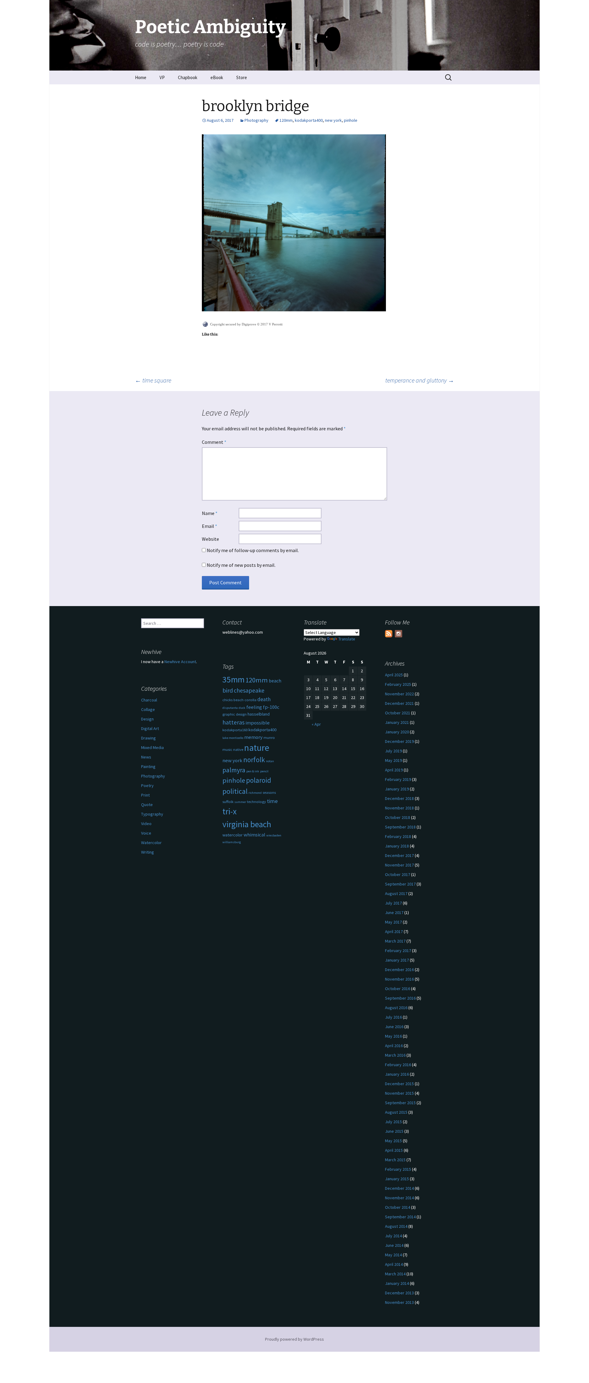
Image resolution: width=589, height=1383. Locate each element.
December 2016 (399, 969)
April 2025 (394, 675)
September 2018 (400, 827)
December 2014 (399, 1188)
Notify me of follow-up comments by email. (253, 550)
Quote (147, 804)
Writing (147, 852)
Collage (148, 709)
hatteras (233, 722)
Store (241, 77)
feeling (254, 707)
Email (209, 526)
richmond (255, 793)
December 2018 (399, 798)
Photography (256, 120)
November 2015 (399, 1093)
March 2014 (395, 1274)
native (238, 749)
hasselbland (259, 714)
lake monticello (232, 738)
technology (256, 801)
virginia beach (246, 824)
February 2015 (398, 1169)
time (272, 801)
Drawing (148, 738)
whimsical (254, 835)
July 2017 (393, 903)
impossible (257, 723)
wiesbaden (273, 835)
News (146, 757)
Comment (214, 442)
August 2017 (396, 893)
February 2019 (398, 779)
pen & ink (252, 771)
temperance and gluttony (419, 380)
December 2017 (399, 855)
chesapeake (249, 690)
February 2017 (398, 950)
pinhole (350, 120)
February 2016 (398, 1064)
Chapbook (187, 77)
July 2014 (393, 1236)
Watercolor (151, 842)
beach (275, 681)
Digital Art (150, 728)
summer (240, 802)
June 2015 (394, 1131)
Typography (152, 814)
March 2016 (395, 1055)
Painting (148, 766)
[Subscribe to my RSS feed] (388, 633)
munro (269, 737)
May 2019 (393, 760)
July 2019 (393, 751)
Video (146, 823)
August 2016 (396, 1007)
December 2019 (399, 741)
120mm (286, 120)
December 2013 (399, 1293)
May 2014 (393, 1255)
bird (227, 690)
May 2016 (393, 1036)
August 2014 (396, 1226)
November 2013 (399, 1302)
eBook (216, 77)
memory (253, 737)
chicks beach (233, 699)
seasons (269, 792)
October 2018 (397, 817)
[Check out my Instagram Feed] (398, 633)
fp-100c (271, 707)
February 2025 (398, 684)
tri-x (229, 811)
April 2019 (394, 770)
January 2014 (397, 1283)
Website (210, 539)
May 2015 (393, 1140)
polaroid (258, 780)
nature (256, 747)
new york (333, 120)
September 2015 (400, 1102)
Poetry (147, 785)
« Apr (316, 724)
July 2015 (393, 1121)
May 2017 (393, 922)
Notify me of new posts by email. (241, 565)
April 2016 (394, 1045)
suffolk (227, 801)
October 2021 (397, 713)
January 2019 (397, 789)
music (227, 749)
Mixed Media (152, 747)
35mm (233, 679)
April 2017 (394, 931)
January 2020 (397, 732)
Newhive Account (180, 661)
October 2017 (397, 874)
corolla (250, 699)
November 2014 (399, 1198)
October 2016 (397, 988)
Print (145, 795)
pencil (264, 771)
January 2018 (397, 846)
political (235, 791)
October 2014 (397, 1207)
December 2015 (399, 1083)
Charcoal (149, 700)
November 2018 (399, 808)
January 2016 (397, 1074)
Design (147, 719)
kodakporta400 (309, 120)
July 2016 (393, 1017)
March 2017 (395, 941)
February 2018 (398, 836)
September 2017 (400, 884)
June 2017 (394, 912)
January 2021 (397, 722)
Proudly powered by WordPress (294, 1339)
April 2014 (394, 1264)
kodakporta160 (235, 730)
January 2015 (397, 1178)
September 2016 (400, 998)
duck (242, 708)
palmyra (233, 770)
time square (153, 380)
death (264, 699)
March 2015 (395, 1159)
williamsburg (231, 842)
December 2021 (399, 703)
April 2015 (394, 1150)
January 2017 (397, 960)
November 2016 (399, 979)
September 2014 (400, 1217)
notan (270, 761)
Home (140, 77)
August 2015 (396, 1112)
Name (210, 513)
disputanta (230, 708)
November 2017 (399, 865)
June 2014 (394, 1245)
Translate (346, 639)
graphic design (234, 714)
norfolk (254, 759)
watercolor (232, 835)
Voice (146, 833)
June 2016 (394, 1026)
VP (162, 77)
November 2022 (399, 694)
